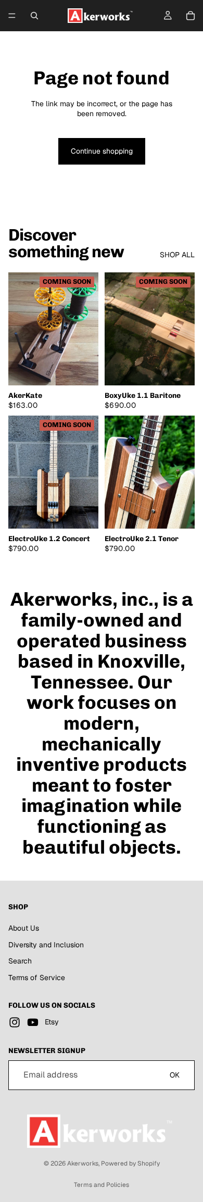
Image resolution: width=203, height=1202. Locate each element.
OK (175, 1075)
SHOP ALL (177, 254)
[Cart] (190, 15)
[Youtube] (33, 1022)
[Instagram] (14, 1022)
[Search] (34, 15)
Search (20, 961)
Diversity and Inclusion (46, 944)
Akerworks (82, 1163)
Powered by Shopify (130, 1163)
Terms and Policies (101, 1185)
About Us (23, 928)
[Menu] (12, 16)
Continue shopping (102, 151)
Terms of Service (36, 977)
